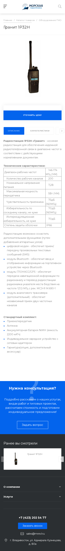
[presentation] (62, 131)
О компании (11, 486)
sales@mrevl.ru (35, 533)
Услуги (8, 496)
